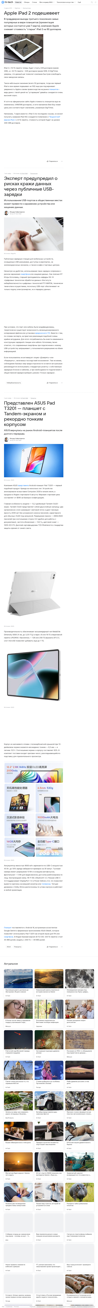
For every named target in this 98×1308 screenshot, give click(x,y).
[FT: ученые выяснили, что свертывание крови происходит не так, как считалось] (49, 1258)
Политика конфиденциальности (86, 1306)
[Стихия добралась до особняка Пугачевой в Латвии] (49, 1075)
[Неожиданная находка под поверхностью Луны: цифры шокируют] (79, 983)
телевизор (46, 884)
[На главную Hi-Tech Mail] (8, 2)
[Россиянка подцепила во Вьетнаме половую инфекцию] (49, 1014)
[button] (23, 48)
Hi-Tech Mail (24, 173)
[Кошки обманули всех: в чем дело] (18, 1136)
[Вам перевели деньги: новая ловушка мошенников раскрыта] (49, 1227)
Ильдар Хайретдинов (17, 212)
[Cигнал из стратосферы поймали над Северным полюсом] (79, 1227)
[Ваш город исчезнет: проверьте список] (79, 1258)
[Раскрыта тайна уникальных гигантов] (79, 1197)
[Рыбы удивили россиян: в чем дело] (79, 1075)
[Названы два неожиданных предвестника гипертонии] (18, 1197)
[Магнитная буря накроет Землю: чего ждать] (18, 1166)
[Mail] (3, 2)
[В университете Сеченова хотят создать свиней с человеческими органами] (79, 1288)
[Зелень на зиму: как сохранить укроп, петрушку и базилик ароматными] (18, 1105)
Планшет (8, 928)
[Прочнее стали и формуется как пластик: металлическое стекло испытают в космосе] (79, 1105)
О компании (9, 1306)
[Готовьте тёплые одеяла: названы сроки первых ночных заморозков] (18, 1288)
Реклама (16, 1306)
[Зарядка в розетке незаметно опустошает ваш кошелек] (49, 1136)
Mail (3, 1306)
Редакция (32, 1306)
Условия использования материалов (47, 1306)
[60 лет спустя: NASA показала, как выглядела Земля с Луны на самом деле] (49, 1166)
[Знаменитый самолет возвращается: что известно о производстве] (79, 1166)
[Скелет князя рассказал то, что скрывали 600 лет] (18, 1075)
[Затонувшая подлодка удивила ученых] (49, 1044)
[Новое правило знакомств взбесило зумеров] (18, 1258)
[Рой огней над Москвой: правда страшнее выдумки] (18, 1044)
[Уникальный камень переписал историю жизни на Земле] (49, 983)
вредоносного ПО (42, 333)
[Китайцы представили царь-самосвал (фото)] (49, 1105)
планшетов (53, 89)
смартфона (25, 274)
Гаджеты (33, 398)
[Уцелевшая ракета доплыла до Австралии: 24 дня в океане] (18, 983)
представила (23, 485)
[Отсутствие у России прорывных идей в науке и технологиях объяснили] (49, 1288)
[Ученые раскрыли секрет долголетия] (79, 1014)
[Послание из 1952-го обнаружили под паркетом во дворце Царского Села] (79, 1044)
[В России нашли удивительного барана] (79, 1136)
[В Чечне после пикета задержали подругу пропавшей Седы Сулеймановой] (18, 1014)
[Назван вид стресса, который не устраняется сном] (49, 1197)
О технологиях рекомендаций (67, 1306)
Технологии (34, 173)
